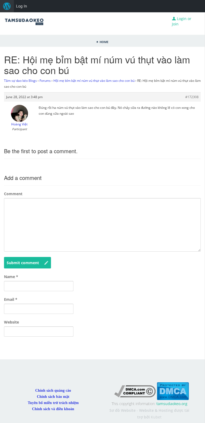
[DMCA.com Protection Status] (173, 390)
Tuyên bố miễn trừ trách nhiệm (53, 403)
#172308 (192, 97)
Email (10, 299)
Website (11, 322)
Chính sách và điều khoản (53, 409)
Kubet (156, 417)
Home (104, 41)
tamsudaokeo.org (171, 403)
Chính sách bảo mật (53, 397)
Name (11, 276)
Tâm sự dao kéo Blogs (20, 80)
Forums (45, 80)
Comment (13, 193)
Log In (21, 6)
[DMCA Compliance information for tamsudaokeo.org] (135, 390)
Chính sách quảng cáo (53, 391)
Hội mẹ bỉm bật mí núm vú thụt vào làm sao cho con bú (94, 80)
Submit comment (23, 262)
